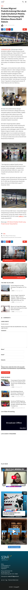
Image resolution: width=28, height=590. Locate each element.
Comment (3, 330)
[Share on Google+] (7, 29)
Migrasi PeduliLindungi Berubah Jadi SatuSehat (11, 237)
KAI (4, 235)
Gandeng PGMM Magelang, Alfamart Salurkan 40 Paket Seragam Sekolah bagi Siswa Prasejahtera (18, 403)
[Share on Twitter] (5, 29)
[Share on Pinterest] (9, 29)
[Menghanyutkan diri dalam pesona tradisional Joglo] (14, 531)
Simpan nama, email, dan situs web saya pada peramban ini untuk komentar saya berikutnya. (13, 367)
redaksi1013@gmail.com (13, 576)
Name (3, 349)
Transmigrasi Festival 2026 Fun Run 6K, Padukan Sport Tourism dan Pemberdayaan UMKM (18, 383)
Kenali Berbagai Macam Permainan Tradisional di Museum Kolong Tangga (17, 393)
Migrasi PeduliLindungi (10, 235)
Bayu (13, 290)
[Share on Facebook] (2, 29)
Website (3, 360)
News (4, 233)
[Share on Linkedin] (12, 29)
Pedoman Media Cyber (13, 580)
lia (6, 25)
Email (3, 354)
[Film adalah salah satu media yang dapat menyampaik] (14, 504)
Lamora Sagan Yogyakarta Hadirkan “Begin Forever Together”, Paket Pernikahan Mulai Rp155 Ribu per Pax (18, 298)
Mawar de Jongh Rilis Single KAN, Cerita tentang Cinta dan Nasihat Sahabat (19, 308)
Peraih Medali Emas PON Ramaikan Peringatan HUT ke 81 (18, 287)
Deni (13, 302)
